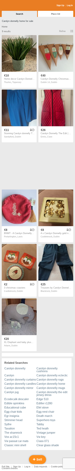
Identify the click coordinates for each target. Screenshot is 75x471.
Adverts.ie (15, 6)
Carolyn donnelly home (50, 383)
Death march (44, 415)
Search (19, 14)
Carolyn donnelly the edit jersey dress (51, 393)
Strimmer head (13, 420)
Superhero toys (45, 420)
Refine (62, 31)
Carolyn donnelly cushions (47, 370)
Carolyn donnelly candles (20, 383)
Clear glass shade (47, 445)
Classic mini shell (15, 445)
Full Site (5, 466)
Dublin (54, 82)
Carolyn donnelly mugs (50, 387)
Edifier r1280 (44, 403)
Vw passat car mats (16, 441)
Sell (39, 459)
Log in (27, 466)
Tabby (40, 424)
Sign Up (60, 5)
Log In (70, 5)
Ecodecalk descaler (16, 399)
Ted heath (42, 428)
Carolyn (9, 375)
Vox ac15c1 (11, 436)
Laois (19, 236)
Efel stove (42, 407)
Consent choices (10, 468)
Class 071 (42, 441)
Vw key (41, 436)
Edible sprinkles (14, 403)
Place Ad (55, 14)
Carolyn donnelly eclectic (52, 375)
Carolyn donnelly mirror (18, 387)
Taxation (9, 428)
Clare (49, 137)
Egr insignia (11, 415)
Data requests (40, 466)
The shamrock (13, 432)
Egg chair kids (13, 411)
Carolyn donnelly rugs (50, 379)
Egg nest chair (45, 411)
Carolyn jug (11, 392)
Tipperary (16, 82)
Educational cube (15, 407)
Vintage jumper (45, 432)
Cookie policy (57, 466)
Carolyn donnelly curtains (20, 379)
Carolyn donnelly (14, 368)
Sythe (8, 424)
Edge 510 (42, 399)
